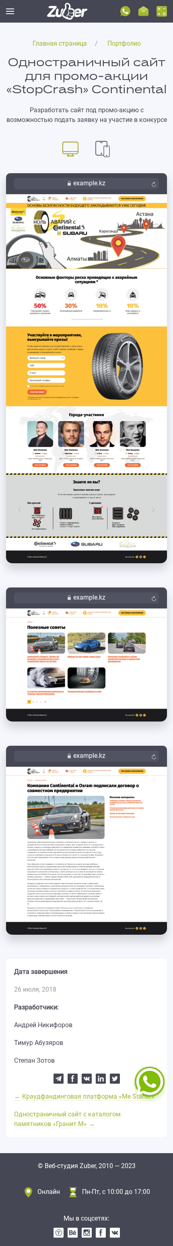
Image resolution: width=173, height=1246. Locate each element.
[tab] (70, 148)
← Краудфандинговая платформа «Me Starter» (84, 1096)
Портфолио (124, 43)
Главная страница (60, 43)
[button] (10, 11)
